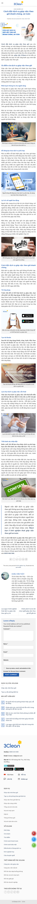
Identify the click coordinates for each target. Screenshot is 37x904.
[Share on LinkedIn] (26, 559)
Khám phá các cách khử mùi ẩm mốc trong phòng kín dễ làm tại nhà (20, 708)
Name (5, 644)
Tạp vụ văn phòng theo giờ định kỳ (15, 796)
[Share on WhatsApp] (10, 559)
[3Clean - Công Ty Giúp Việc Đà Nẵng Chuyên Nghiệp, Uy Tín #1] (18, 3)
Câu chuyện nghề (9, 855)
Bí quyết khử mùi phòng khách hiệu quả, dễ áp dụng (20, 702)
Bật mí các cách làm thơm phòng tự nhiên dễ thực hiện (20, 714)
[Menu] (2, 3)
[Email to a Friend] (20, 559)
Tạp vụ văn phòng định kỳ (9, 692)
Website (5, 660)
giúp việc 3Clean (20, 55)
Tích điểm (7, 837)
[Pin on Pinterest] (23, 559)
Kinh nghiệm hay (18, 9)
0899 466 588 (9, 553)
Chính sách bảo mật (10, 844)
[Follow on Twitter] (14, 892)
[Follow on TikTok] (11, 892)
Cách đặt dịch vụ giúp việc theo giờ (15, 44)
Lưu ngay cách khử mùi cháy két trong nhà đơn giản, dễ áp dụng (20, 725)
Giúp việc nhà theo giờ (8, 688)
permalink (18, 567)
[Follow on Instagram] (8, 892)
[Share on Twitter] (16, 559)
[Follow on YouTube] (17, 892)
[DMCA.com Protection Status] (9, 766)
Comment (6, 629)
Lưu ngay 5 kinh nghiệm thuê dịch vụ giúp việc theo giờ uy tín (9, 611)
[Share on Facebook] (13, 559)
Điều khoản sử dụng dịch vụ (12, 848)
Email (5, 652)
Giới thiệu (7, 830)
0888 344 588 (13, 752)
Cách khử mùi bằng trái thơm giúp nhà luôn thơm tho (20, 719)
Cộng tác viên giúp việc (11, 864)
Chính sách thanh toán (11, 841)
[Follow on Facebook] (5, 892)
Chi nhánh (7, 834)
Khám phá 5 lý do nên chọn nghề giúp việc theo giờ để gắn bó (27, 611)
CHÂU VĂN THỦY (25, 18)
